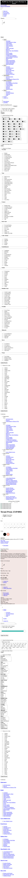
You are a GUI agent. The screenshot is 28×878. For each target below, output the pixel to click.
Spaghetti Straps (8, 359)
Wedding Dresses (9, 499)
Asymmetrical (8, 293)
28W (18, 134)
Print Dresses (7, 188)
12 (24, 121)
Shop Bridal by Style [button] (7, 475)
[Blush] (8, 534)
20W (12, 131)
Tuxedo (5, 618)
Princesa (8, 420)
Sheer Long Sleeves (9, 347)
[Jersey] (3, 696)
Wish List (5, 11)
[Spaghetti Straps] (4, 725)
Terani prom (8, 460)
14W (16, 129)
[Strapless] (4, 727)
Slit (5, 219)
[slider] (25, 631)
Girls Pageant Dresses (9, 162)
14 (5, 124)
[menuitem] (15, 11)
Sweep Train (7, 301)
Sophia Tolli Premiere (10, 445)
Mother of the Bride (10, 489)
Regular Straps (8, 357)
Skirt (6, 194)
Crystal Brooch (8, 254)
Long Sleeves (7, 346)
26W (12, 134)
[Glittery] (2, 681)
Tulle (6, 286)
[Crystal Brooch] (4, 690)
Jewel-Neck (7, 314)
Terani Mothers (9, 469)
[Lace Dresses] (4, 666)
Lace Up (6, 227)
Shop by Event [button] (6, 485)
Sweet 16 (7, 170)
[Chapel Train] (3, 701)
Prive (7, 443)
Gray (6, 405)
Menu (2, 37)
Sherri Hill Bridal (9, 448)
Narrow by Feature (7, 148)
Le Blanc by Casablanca (11, 439)
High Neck (7, 312)
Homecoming (7, 164)
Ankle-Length (8, 292)
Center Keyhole (8, 208)
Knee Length (7, 298)
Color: (2, 531)
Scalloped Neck (8, 321)
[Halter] (4, 706)
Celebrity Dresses (8, 207)
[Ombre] (2, 684)
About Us (5, 587)
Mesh (6, 278)
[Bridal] (6, 657)
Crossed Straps (8, 226)
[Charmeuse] (3, 693)
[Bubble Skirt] (5, 669)
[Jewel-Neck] (4, 709)
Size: (2, 520)
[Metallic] (2, 682)
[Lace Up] (4, 677)
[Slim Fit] (4, 715)
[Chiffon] (3, 694)
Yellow (6, 367)
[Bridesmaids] (6, 658)
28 (21, 126)
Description (5, 545)
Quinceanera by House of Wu (12, 421)
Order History (6, 594)
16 (10, 124)
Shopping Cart (6, 13)
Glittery (6, 239)
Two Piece (7, 199)
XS (5, 139)
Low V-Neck (7, 315)
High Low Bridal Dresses (11, 480)
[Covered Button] (4, 675)
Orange (6, 396)
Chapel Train (7, 294)
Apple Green (7, 370)
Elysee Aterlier (9, 437)
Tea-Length (7, 302)
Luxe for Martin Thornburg (12, 441)
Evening (6, 160)
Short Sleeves (7, 349)
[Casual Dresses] (6, 659)
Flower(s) (7, 258)
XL (5, 141)
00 (11, 119)
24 (10, 126)
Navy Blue (7, 381)
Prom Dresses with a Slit (11, 497)
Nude (6, 400)
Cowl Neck (7, 310)
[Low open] (4, 678)
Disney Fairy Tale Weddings (12, 435)
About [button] (4, 609)
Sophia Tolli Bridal (10, 447)
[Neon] (2, 683)
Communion (7, 158)
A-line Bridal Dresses (10, 478)
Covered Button (8, 225)
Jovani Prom (8, 458)
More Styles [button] (5, 494)
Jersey (6, 275)
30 (5, 129)
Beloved (8, 433)
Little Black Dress (8, 182)
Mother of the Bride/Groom (10, 165)
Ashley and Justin (10, 432)
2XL (11, 141)
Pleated (6, 215)
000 (5, 119)
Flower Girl (7, 161)
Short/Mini (7, 300)
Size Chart (3, 540)
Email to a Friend (4, 542)
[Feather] (3, 695)
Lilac (6, 384)
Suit (5, 195)
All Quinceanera (9, 419)
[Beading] (4, 688)
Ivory (6, 399)
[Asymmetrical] (3, 700)
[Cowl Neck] (4, 705)
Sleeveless (7, 350)
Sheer (6, 230)
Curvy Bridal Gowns (10, 452)
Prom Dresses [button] (6, 453)
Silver (6, 407)
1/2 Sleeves (7, 343)
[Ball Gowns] (4, 663)
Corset (6, 209)
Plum (6, 393)
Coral (6, 397)
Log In (4, 16)
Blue (6, 380)
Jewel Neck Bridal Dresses (12, 481)
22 (5, 126)
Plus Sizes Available (9, 216)
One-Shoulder (8, 318)
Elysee (7, 436)
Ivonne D (8, 471)
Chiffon (6, 272)
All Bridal (8, 425)
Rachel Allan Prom (10, 459)
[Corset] (5, 672)
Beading (6, 251)
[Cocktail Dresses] (6, 660)
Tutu (6, 198)
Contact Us (5, 581)
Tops (6, 197)
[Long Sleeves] (5, 719)
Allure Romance (9, 430)
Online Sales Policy (5, 541)
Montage (8, 473)
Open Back (7, 213)
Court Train (7, 296)
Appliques (7, 250)
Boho (6, 178)
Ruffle (6, 262)
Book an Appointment (5, 6)
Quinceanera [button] (6, 416)
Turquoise (7, 376)
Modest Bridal (9, 442)
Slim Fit (6, 337)
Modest (6, 186)
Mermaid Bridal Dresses (11, 483)
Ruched (6, 217)
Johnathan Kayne (9, 457)
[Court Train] (3, 702)
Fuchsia (6, 390)
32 (10, 129)
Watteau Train (8, 304)
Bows (6, 253)
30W (5, 136)
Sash (6, 264)
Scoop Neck (7, 322)
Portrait (6, 319)
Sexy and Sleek (8, 190)
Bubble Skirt (7, 205)
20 (21, 124)
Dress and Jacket (8, 179)
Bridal (6, 153)
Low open (7, 229)
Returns (5, 582)
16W (22, 129)
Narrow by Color (6, 365)
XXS (18, 136)
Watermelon (7, 392)
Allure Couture (9, 428)
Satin (6, 280)
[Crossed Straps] (4, 676)
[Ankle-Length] (3, 699)
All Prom (8, 455)
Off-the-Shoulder (8, 317)
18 (15, 124)
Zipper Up (7, 231)
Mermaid (6, 336)
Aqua (6, 374)
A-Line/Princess (8, 333)
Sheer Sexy (7, 191)
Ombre (6, 243)
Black (6, 404)
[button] (5, 39)
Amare (7, 431)
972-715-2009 (4, 5)
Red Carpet (7, 169)
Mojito (6, 369)
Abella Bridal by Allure (11, 426)
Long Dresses (8, 184)
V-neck (6, 327)
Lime (6, 373)
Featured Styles (9, 479)
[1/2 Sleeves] (5, 717)
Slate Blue (7, 378)
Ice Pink (6, 386)
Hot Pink (7, 389)
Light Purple (7, 385)
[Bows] (4, 689)
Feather (6, 257)
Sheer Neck (7, 323)
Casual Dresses (8, 156)
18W (5, 131)
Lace (6, 261)
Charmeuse (7, 271)
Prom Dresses (8, 166)
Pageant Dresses (9, 490)
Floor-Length (7, 297)
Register (5, 14)
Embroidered (7, 255)
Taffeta (6, 284)
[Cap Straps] (4, 723)
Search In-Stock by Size (8, 115)
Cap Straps (7, 356)
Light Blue (7, 377)
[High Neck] (4, 707)
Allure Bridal (9, 427)
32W (12, 136)
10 (19, 121)
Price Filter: (5, 110)
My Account (6, 12)
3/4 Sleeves (7, 345)
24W (5, 134)
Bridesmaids (7, 154)
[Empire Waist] (4, 712)
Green (6, 372)
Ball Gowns (7, 176)
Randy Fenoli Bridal (10, 444)
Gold (6, 401)
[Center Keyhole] (5, 671)
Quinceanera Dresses (10, 492)
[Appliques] (4, 687)
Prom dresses (9, 491)
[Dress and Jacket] (4, 665)
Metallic (6, 240)
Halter (6, 311)
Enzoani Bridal (9, 438)
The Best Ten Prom (10, 463)
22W (18, 131)
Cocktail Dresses (8, 157)
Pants (6, 187)
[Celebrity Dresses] (5, 670)
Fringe (6, 260)
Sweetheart (7, 326)
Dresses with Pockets (10, 496)
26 (15, 126)
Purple (6, 382)
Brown (6, 403)
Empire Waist (7, 335)
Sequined (7, 282)
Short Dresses (8, 193)
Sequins (6, 265)
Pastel (6, 244)
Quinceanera (7, 168)
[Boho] (4, 664)
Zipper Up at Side (8, 233)
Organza (6, 279)
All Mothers (8, 467)
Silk (5, 283)
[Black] (4, 534)
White (6, 408)
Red (5, 395)
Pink (6, 388)
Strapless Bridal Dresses (11, 484)
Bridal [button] (4, 422)
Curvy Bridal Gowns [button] (7, 449)
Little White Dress (8, 183)
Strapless (6, 325)
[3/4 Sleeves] (5, 718)
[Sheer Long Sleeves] (5, 721)
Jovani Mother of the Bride (12, 468)
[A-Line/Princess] (4, 711)
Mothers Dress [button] (6, 464)
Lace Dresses (7, 180)
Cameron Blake (9, 470)
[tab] (15, 419)
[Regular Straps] (4, 724)
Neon (6, 241)
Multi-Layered (8, 212)
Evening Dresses (9, 488)
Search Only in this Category (8, 108)
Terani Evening (9, 474)
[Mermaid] (4, 713)
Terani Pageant (9, 462)
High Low (7, 211)
